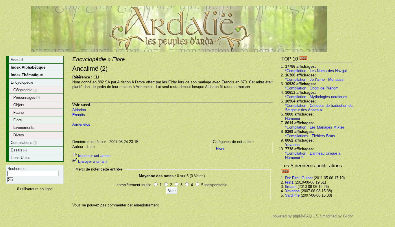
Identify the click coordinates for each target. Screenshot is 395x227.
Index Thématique (27, 75)
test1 (289, 182)
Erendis (78, 115)
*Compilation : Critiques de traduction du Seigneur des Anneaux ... (318, 107)
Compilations (22, 142)
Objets (18, 105)
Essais (17, 150)
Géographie (23, 90)
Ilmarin (290, 186)
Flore (17, 120)
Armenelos (81, 124)
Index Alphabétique (28, 67)
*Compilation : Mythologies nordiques (316, 97)
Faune (18, 112)
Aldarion (79, 110)
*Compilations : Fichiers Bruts (310, 136)
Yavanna (292, 144)
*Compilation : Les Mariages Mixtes (315, 127)
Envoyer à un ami (93, 161)
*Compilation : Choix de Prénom (312, 88)
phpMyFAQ (302, 216)
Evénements (23, 127)
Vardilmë (292, 195)
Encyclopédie (22, 82)
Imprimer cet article (94, 155)
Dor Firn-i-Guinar (299, 178)
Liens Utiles (20, 157)
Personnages (24, 97)
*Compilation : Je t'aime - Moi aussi (314, 79)
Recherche (16, 168)
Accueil (17, 60)
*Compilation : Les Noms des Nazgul (316, 71)
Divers (18, 135)
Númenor (292, 118)
